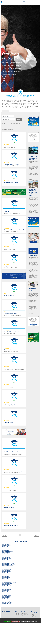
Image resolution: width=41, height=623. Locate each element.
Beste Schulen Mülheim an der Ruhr (8, 588)
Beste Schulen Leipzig (6, 578)
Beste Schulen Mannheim (6, 585)
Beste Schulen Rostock (6, 597)
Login (39, 1)
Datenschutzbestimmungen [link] (32, 621)
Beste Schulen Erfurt (6, 560)
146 (15, 534)
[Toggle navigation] (23, 1)
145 (13, 534)
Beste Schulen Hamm (6, 570)
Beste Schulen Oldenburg (6, 593)
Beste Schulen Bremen (6, 552)
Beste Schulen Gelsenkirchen (7, 565)
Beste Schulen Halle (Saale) (7, 567)
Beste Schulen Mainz (6, 584)
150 (24, 534)
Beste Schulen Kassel (6, 573)
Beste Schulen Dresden (6, 557)
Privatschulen (21, 110)
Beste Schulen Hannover (6, 571)
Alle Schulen (5, 110)
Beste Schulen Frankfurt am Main (8, 563)
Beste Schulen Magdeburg (7, 583)
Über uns (33, 614)
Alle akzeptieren (7, 621)
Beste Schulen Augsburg (6, 545)
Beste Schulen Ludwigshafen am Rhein (9, 582)
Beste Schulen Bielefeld (6, 547)
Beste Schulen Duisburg (6, 558)
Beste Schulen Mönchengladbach (8, 586)
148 (20, 534)
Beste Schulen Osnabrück (6, 595)
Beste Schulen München (6, 589)
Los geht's (19, 119)
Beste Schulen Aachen (6, 544)
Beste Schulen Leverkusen (7, 579)
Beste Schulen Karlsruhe (6, 572)
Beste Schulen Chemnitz (6, 554)
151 (26, 534)
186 (29, 534)
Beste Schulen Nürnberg (6, 591)
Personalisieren (24, 621)
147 (18, 534)
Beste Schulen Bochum (6, 549)
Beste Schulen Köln (5, 576)
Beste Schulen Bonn (5, 550)
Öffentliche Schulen (13, 110)
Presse (33, 615)
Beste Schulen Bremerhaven (7, 553)
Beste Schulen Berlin (6, 546)
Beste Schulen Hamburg (6, 569)
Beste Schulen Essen (6, 562)
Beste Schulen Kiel (5, 575)
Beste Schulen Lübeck (6, 580)
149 (22, 534)
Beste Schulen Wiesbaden (7, 602)
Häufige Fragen (35, 616)
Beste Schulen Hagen (6, 566)
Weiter (36, 535)
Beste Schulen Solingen (6, 599)
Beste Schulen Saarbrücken (7, 598)
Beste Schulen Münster (6, 590)
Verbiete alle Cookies (16, 621)
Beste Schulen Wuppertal (6, 603)
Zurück (4, 535)
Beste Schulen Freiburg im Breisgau (8, 564)
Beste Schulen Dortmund (6, 556)
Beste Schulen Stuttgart (6, 601)
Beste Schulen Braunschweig (7, 551)
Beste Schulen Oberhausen (7, 592)
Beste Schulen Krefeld (6, 577)
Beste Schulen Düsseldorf (6, 559)
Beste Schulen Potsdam (6, 596)
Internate (28, 110)
